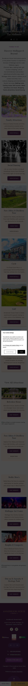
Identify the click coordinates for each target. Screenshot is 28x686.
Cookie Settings (10, 351)
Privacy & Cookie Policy (12, 345)
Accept (21, 351)
